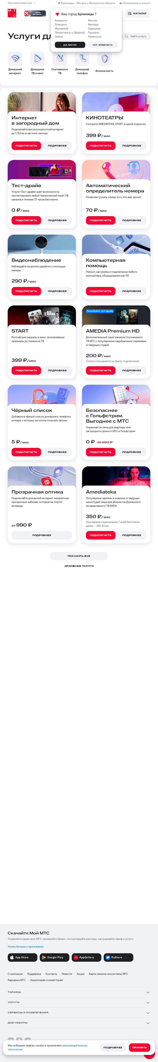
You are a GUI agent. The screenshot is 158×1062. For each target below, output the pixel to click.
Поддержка (34, 974)
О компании (15, 974)
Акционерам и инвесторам (46, 980)
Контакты (51, 974)
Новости (67, 974)
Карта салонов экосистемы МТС (108, 974)
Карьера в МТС (17, 980)
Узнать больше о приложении (26, 947)
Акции (80, 974)
